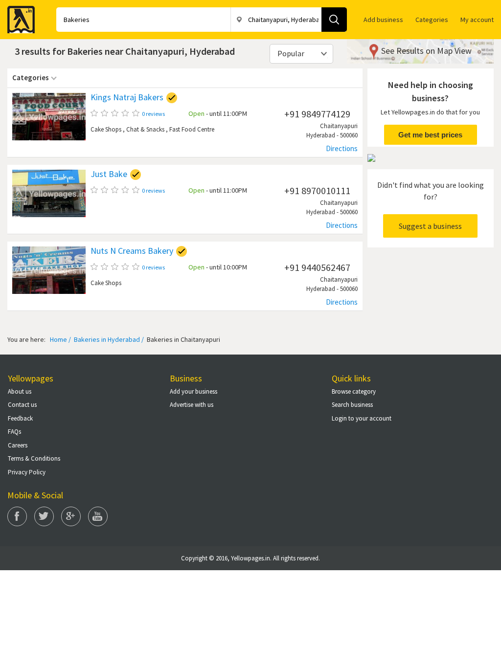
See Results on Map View (426, 50)
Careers (17, 445)
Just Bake (109, 174)
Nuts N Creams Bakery (132, 250)
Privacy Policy (27, 472)
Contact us (22, 405)
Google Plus (71, 516)
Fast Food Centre (191, 129)
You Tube (98, 516)
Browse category (354, 391)
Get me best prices (430, 135)
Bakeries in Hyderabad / (108, 339)
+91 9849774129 (317, 114)
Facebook (17, 516)
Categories (431, 19)
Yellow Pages (18, 16)
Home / (60, 339)
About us (19, 391)
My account (477, 19)
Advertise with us (191, 405)
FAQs (14, 431)
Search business (352, 405)
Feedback (20, 418)
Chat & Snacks (145, 129)
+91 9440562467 (317, 267)
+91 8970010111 (317, 190)
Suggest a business (430, 226)
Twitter (44, 516)
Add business (383, 19)
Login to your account (361, 418)
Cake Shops (106, 129)
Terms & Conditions (34, 458)
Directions (342, 148)
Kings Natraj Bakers (127, 97)
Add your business (193, 391)
